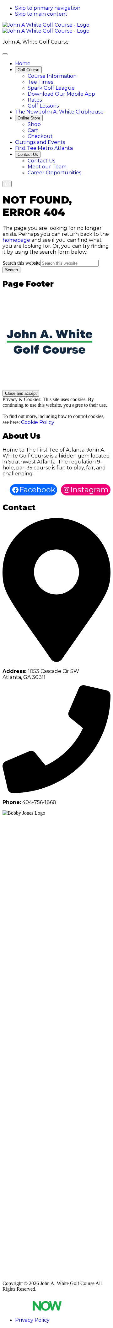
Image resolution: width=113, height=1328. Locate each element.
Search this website (21, 263)
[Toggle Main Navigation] (7, 184)
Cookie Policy (37, 422)
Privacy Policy (32, 1320)
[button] (28, 69)
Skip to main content (41, 14)
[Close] (5, 54)
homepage (16, 240)
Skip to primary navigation (47, 8)
